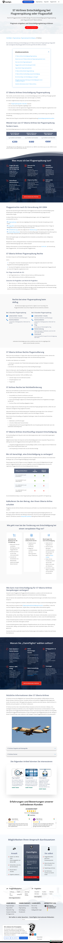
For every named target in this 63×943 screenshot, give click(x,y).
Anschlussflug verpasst (14, 232)
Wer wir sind (34, 905)
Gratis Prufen (31, 27)
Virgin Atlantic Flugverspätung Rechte (23, 68)
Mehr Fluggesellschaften (14, 897)
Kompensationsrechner (24, 905)
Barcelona (44, 893)
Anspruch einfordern (28, 1)
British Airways (26, 894)
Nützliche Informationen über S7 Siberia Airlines (25, 84)
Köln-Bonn (37, 893)
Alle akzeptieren (23, 938)
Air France (11, 894)
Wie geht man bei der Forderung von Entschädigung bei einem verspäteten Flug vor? (28, 80)
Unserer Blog (34, 907)
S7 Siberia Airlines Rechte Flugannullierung (24, 71)
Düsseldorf (37, 891)
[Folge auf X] (30, 934)
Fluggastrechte (53, 1)
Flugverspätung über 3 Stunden (19, 103)
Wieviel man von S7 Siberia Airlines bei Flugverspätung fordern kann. (30, 59)
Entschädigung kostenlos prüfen (46, 118)
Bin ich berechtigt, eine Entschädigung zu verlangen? (26, 77)
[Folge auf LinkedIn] (35, 934)
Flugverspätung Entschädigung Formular (33, 605)
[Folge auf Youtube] (33, 934)
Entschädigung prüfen (31, 197)
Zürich (51, 893)
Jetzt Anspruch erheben (31, 877)
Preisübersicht (22, 912)
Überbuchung (33, 229)
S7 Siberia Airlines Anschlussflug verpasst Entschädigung (27, 74)
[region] (16, 933)
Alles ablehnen (15, 938)
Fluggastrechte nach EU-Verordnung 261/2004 (25, 65)
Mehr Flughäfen (38, 896)
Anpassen (7, 938)
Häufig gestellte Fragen (37, 909)
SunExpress (19, 894)
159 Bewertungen (35, 812)
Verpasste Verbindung (11, 912)
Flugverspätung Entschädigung (28, 38)
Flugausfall (46, 1)
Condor (18, 891)
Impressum (39, 939)
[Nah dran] (28, 926)
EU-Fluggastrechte (10, 914)
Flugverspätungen (10, 905)
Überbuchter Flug (10, 909)
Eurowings (27, 891)
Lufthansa (12, 891)
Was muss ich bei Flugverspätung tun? (23, 62)
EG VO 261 (44, 246)
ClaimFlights (9, 38)
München (52, 891)
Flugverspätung (39, 1)
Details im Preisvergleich (32, 675)
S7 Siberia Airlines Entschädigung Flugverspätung (26, 56)
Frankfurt (44, 891)
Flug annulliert (9, 907)
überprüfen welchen (26, 516)
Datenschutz (39, 937)
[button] (56, 823)
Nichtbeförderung (12, 229)
